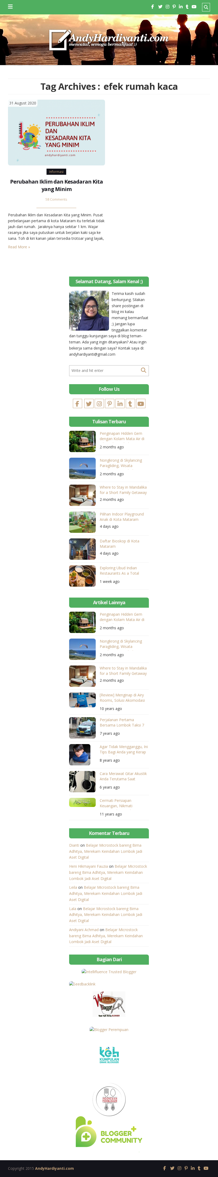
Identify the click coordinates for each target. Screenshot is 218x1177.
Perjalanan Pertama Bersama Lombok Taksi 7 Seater (122, 723)
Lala (72, 908)
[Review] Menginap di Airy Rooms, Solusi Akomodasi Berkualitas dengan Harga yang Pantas (122, 698)
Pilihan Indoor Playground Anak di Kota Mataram (122, 517)
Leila (73, 887)
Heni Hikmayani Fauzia (88, 866)
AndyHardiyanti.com (54, 1168)
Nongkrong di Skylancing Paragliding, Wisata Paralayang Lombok (121, 464)
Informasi (56, 171)
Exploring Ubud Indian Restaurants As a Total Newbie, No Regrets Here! (122, 571)
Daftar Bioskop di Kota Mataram (119, 543)
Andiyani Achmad (84, 929)
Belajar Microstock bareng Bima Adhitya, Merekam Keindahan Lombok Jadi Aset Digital (105, 851)
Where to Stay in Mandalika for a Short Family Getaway (123, 490)
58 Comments (56, 199)
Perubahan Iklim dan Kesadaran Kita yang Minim (56, 185)
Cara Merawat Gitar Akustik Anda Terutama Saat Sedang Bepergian (123, 777)
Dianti (74, 845)
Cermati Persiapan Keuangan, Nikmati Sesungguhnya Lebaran (120, 804)
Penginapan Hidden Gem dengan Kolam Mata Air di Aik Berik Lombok (122, 437)
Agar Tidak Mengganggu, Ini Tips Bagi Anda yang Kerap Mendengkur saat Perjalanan (124, 750)
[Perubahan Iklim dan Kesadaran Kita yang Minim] (56, 132)
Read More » (19, 246)
